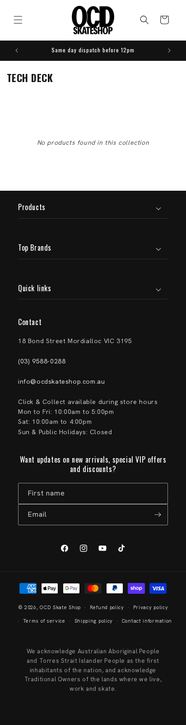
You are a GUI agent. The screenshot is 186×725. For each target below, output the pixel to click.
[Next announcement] (169, 50)
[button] (18, 20)
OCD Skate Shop (60, 607)
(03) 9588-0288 (41, 361)
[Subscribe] (157, 514)
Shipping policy (93, 621)
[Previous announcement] (17, 50)
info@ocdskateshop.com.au (61, 381)
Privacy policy (150, 607)
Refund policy (107, 607)
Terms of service (44, 621)
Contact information (147, 621)
